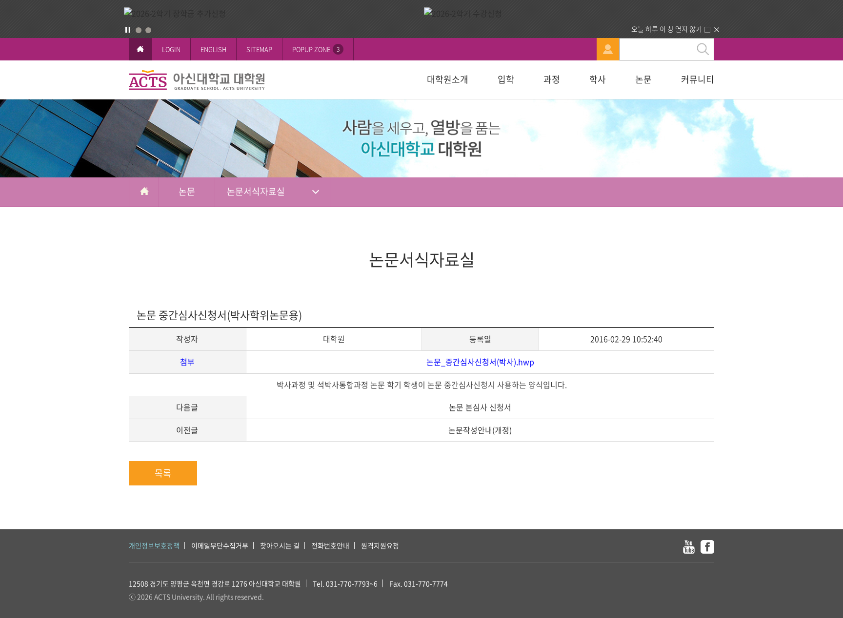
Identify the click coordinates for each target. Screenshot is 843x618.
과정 (551, 79)
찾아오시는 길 (280, 545)
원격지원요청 (380, 545)
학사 (597, 79)
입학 (506, 79)
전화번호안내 (330, 545)
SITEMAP (259, 49)
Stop (128, 29)
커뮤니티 (697, 79)
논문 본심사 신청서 (480, 407)
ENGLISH (213, 49)
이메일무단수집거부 (219, 545)
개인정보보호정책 (154, 545)
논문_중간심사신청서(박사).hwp (480, 361)
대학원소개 (447, 79)
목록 (163, 473)
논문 (643, 79)
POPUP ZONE (316, 49)
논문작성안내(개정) (480, 430)
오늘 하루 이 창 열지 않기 (666, 29)
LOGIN (171, 49)
